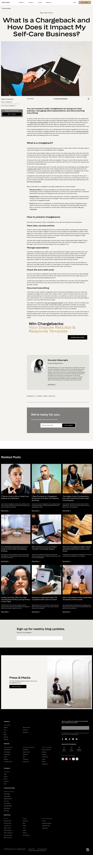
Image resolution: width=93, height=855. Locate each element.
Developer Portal (46, 825)
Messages (44, 754)
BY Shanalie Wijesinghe (60, 98)
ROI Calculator (26, 835)
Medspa (5, 727)
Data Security (26, 761)
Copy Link (52, 396)
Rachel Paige (7, 794)
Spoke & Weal (7, 796)
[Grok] (77, 759)
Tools (24, 828)
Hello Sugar (6, 810)
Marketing (44, 752)
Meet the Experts (8, 830)
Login (74, 2)
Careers (5, 776)
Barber (5, 734)
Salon (5, 730)
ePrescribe (25, 754)
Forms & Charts (26, 752)
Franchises (25, 730)
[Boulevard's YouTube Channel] (76, 739)
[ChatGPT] (63, 759)
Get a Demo (84, 2)
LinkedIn (39, 396)
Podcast (25, 833)
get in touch (16, 686)
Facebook (30, 396)
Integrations (25, 759)
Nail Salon (6, 739)
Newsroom (6, 781)
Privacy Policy (31, 849)
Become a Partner (8, 835)
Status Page (45, 828)
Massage (6, 737)
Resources (25, 821)
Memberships (45, 757)
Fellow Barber (7, 808)
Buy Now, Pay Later (46, 749)
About (5, 774)
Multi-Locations (26, 727)
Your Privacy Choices (42, 849)
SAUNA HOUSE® (8, 806)
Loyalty (5, 757)
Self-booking (7, 752)
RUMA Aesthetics (8, 798)
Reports (44, 761)
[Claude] (66, 759)
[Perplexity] (70, 759)
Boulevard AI (45, 764)
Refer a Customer (8, 837)
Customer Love (7, 825)
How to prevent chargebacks (8, 106)
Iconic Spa (6, 801)
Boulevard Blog (6, 8)
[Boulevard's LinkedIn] (73, 739)
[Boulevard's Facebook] (62, 739)
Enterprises (25, 732)
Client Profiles (7, 754)
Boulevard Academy (46, 823)
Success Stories (7, 823)
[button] (33, 2)
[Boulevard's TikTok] (69, 739)
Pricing (39, 2)
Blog (24, 823)
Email (45, 396)
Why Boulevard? (7, 821)
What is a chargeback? (6, 102)
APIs (24, 757)
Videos (24, 830)
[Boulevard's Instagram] (66, 739)
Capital (43, 759)
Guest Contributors (8, 833)
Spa (5, 732)
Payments (6, 759)
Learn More (51, 384)
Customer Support (8, 761)
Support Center (7, 828)
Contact (44, 821)
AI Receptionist (7, 749)
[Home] (6, 2)
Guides (24, 825)
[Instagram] (88, 99)
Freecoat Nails (7, 803)
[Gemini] (73, 759)
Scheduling (25, 749)
